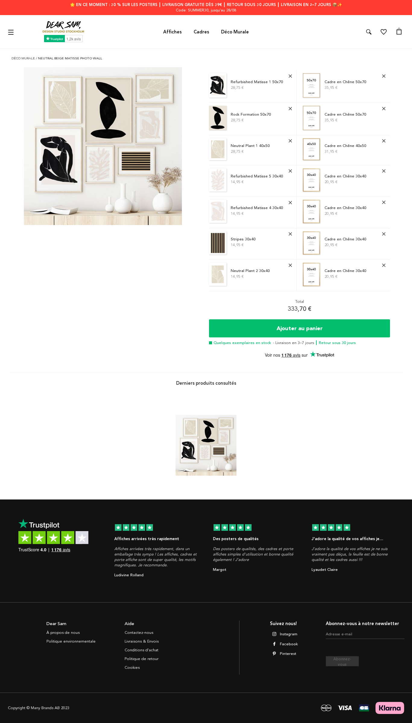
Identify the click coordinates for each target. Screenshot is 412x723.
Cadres (201, 32)
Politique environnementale (71, 641)
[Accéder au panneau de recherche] (369, 32)
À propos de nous (63, 632)
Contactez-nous (139, 632)
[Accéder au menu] (11, 31)
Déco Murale (235, 32)
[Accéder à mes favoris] (383, 32)
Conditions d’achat (141, 650)
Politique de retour (141, 658)
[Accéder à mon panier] (399, 32)
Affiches (172, 32)
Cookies (132, 667)
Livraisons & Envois (142, 641)
